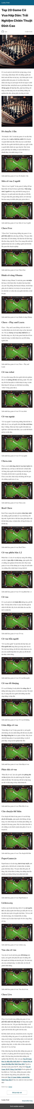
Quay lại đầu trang (27, 1100)
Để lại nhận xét (17, 1092)
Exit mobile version (17, 1106)
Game (10, 1087)
